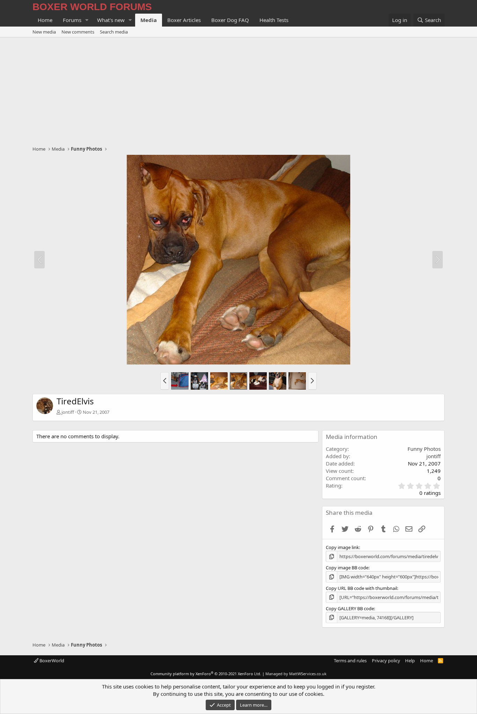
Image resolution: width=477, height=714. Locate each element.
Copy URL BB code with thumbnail (361, 588)
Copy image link (342, 547)
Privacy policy (386, 660)
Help (410, 660)
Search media (114, 32)
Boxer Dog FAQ (230, 19)
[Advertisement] (238, 90)
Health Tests (273, 19)
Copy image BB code (347, 567)
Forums (72, 19)
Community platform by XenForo (206, 673)
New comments (77, 32)
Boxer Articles (184, 19)
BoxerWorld (51, 660)
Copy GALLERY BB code (350, 608)
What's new (111, 19)
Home (45, 19)
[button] (87, 20)
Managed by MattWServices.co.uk (295, 673)
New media (44, 32)
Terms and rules (350, 660)
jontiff (67, 412)
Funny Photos (424, 448)
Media (148, 19)
